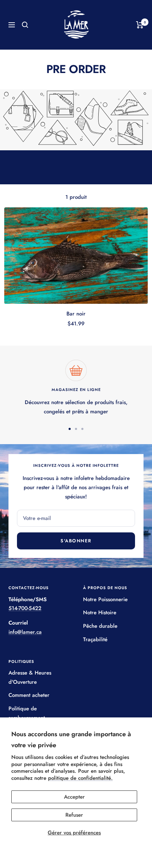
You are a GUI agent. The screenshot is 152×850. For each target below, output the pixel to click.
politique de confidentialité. (80, 778)
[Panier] (140, 24)
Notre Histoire (99, 612)
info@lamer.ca (25, 632)
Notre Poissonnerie (105, 599)
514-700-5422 (24, 608)
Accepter (74, 797)
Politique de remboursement (26, 713)
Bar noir (76, 314)
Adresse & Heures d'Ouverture (29, 677)
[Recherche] (25, 25)
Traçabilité (95, 639)
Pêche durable (100, 626)
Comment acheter (28, 695)
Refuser (74, 815)
